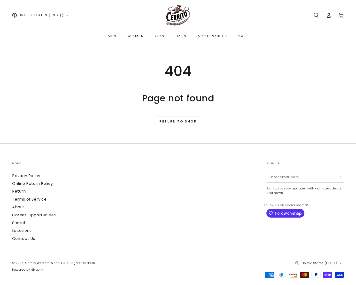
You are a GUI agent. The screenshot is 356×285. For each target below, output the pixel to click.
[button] (316, 15)
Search (19, 223)
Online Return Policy (32, 183)
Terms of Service (29, 199)
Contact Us (23, 238)
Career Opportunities (34, 215)
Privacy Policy (26, 176)
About (18, 207)
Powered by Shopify (27, 270)
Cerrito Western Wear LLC (45, 263)
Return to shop (177, 121)
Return (19, 191)
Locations (21, 230)
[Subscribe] (341, 177)
